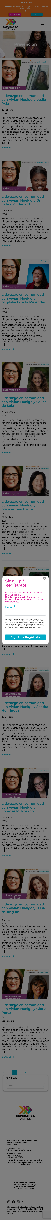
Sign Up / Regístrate (25, 637)
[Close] (44, 578)
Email (9, 607)
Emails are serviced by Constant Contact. (28, 627)
